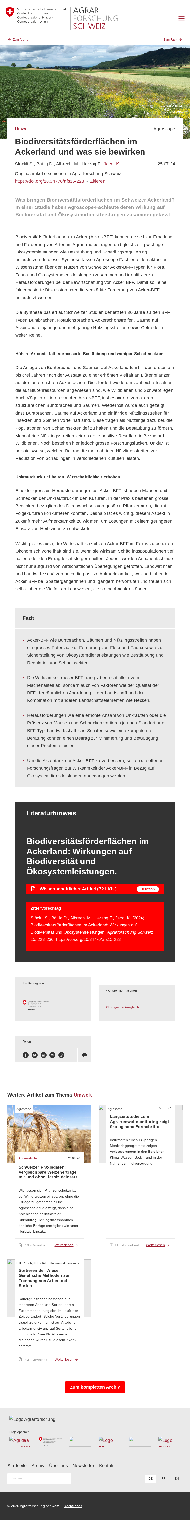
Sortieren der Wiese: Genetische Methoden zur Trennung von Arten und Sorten (44, 1278)
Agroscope (164, 128)
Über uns (58, 1465)
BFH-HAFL (40, 1263)
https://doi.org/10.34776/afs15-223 (49, 181)
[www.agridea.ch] (20, 1442)
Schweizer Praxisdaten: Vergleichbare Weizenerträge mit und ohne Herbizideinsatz (48, 1172)
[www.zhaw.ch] (169, 1442)
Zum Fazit (170, 39)
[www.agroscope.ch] (53, 1005)
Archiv (38, 1465)
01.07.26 (165, 1108)
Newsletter (83, 1465)
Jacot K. (112, 163)
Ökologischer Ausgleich (122, 1007)
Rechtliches (73, 1506)
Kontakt (107, 1465)
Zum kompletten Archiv (95, 1387)
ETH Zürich (24, 1263)
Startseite (17, 1465)
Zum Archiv (20, 39)
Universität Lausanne (65, 1263)
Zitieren (97, 181)
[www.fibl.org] (140, 1442)
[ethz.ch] (110, 1442)
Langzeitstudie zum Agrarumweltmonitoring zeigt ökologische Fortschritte (139, 1121)
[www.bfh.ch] (80, 1442)
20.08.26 (74, 1158)
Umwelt (22, 128)
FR (164, 1478)
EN (177, 1478)
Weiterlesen (64, 1245)
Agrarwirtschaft (29, 1158)
